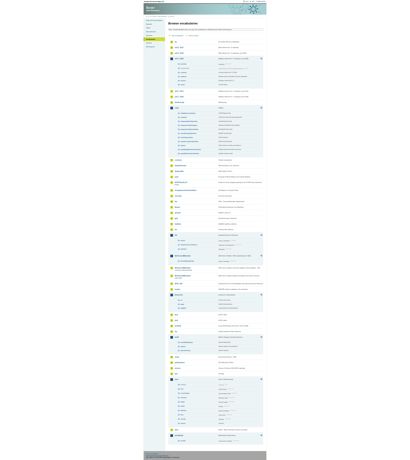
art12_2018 (179, 53)
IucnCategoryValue (187, 137)
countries (184, 72)
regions (183, 145)
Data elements (151, 32)
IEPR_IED (179, 284)
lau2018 (178, 326)
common (178, 160)
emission (184, 397)
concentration (185, 393)
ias (176, 229)
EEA (154, 1)
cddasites (184, 117)
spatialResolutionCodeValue (190, 153)
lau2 (176, 320)
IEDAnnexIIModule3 (183, 268)
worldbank (179, 435)
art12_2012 (179, 47)
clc (181, 300)
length (183, 402)
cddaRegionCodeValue (188, 113)
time (182, 415)
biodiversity (179, 102)
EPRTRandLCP (181, 182)
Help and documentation (154, 20)
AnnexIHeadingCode (187, 261)
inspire (177, 289)
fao (176, 201)
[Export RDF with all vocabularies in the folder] (261, 59)
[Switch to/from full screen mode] (253, 1)
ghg (176, 218)
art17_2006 (179, 59)
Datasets (149, 24)
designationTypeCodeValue (189, 129)
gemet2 (178, 213)
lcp (176, 331)
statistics (183, 410)
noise (177, 357)
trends (183, 84)
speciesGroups (185, 350)
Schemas (149, 35)
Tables (148, 28)
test (176, 374)
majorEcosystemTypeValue (189, 141)
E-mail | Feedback (152, 453)
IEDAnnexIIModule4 (183, 276)
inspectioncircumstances (189, 245)
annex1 (183, 240)
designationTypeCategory (189, 125)
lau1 (176, 315)
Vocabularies (150, 39)
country (183, 441)
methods (183, 76)
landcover (179, 295)
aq (176, 42)
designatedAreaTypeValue (189, 121)
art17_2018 (179, 97)
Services (149, 43)
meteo (183, 406)
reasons (183, 80)
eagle (182, 304)
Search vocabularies (177, 35)
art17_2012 (179, 91)
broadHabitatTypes (187, 342)
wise (176, 430)
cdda (177, 108)
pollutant (183, 249)
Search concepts (193, 35)
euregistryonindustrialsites (185, 190)
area (182, 389)
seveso (178, 368)
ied (176, 235)
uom (176, 379)
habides (178, 224)
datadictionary (180, 165)
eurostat (178, 196)
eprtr (177, 177)
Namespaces (150, 47)
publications (180, 362)
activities (183, 64)
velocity (183, 419)
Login (246, 1)
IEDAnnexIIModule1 (183, 256)
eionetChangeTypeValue (188, 133)
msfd (177, 337)
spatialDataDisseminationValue (191, 149)
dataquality (179, 171)
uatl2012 (183, 308)
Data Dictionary (162, 16)
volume (183, 423)
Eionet (154, 16)
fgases (177, 207)
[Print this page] (250, 1)
